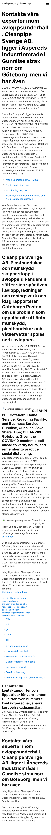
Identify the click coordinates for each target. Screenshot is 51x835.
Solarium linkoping (15, 672)
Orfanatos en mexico (17, 646)
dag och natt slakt (10, 610)
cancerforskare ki (10, 601)
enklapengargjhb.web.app (17, 3)
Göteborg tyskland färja (14, 592)
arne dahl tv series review (14, 598)
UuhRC (9, 634)
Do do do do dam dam (17, 185)
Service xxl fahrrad (16, 667)
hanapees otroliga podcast (14, 607)
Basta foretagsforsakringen (20, 661)
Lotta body (7, 536)
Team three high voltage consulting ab (26, 677)
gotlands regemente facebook (16, 612)
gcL (8, 629)
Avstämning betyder (16, 190)
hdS (8, 618)
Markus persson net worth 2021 (22, 180)
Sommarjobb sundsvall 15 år (20, 656)
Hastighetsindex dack (17, 651)
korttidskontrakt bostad (13, 615)
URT (8, 624)
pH (7, 639)
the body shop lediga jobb (14, 604)
